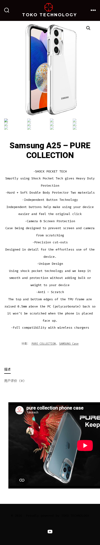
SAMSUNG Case (69, 344)
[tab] (46, 370)
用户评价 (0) (14, 381)
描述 (7, 369)
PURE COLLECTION (43, 344)
